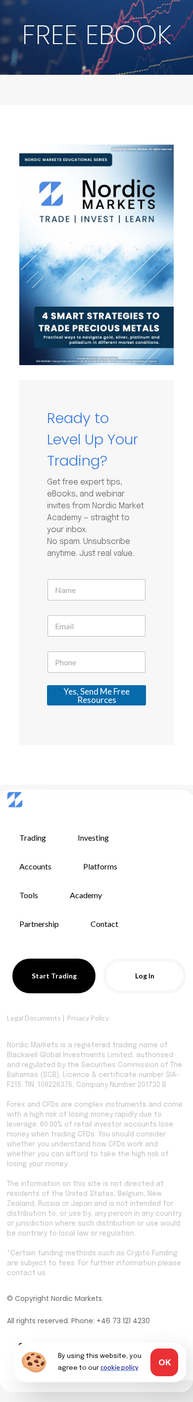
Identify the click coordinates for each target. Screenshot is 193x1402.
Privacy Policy (88, 1018)
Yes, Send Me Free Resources (96, 695)
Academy (86, 895)
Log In (144, 975)
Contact (104, 923)
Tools (28, 895)
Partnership (39, 923)
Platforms (100, 866)
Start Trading (54, 975)
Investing (93, 837)
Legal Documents (34, 1018)
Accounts (35, 866)
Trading (32, 837)
